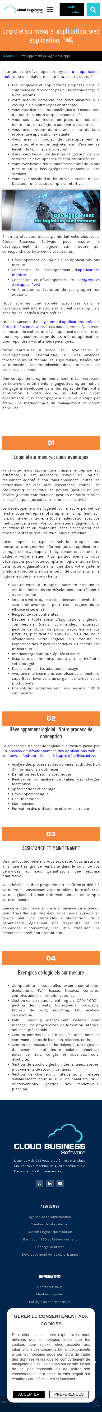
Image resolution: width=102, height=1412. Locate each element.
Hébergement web (50, 1247)
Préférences (69, 1394)
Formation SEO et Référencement (50, 1239)
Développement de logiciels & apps (50, 1255)
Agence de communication (50, 1217)
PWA (35, 284)
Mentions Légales (50, 1294)
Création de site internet (50, 1224)
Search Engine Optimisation (50, 1232)
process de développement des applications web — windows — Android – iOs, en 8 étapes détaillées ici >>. (51, 753)
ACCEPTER (29, 1394)
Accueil (8, 56)
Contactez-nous (50, 1287)
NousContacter (72, 9)
